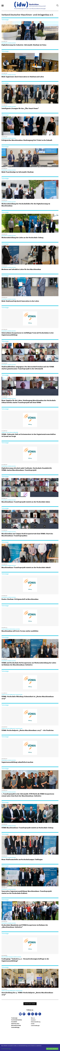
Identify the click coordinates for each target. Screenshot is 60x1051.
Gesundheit (14, 1022)
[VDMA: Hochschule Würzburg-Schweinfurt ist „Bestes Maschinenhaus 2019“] (30, 682)
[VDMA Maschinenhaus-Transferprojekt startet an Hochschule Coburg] (30, 813)
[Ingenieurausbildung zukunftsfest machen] (30, 747)
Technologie (14, 1018)
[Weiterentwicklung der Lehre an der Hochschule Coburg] (30, 223)
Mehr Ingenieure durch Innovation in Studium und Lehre (23, 77)
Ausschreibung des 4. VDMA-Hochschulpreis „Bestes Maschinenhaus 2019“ (27, 993)
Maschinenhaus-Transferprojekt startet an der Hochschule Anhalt (26, 567)
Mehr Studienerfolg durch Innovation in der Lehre (20, 301)
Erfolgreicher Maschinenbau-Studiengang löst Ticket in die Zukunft (27, 140)
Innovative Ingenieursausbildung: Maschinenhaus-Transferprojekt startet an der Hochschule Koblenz (27, 892)
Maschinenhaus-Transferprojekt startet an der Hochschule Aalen (26, 502)
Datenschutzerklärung (35, 1021)
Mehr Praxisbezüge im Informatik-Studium (18, 172)
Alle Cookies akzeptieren (52, 1048)
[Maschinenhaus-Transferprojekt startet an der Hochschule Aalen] (30, 487)
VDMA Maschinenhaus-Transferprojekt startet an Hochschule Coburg (27, 827)
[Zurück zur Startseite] (30, 5)
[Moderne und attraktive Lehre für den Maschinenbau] (30, 255)
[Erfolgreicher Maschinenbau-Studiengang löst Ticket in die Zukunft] (30, 125)
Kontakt (32, 1023)
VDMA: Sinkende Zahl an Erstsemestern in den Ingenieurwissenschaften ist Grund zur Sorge (29, 435)
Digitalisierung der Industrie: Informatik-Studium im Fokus (24, 45)
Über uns (33, 1018)
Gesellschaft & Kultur (16, 1020)
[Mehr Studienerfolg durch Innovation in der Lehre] (30, 286)
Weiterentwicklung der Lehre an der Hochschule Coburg (22, 237)
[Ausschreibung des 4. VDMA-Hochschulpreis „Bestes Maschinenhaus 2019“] (30, 978)
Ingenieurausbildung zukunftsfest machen (17, 762)
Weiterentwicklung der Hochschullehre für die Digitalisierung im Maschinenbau (26, 205)
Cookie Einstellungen (35, 1025)
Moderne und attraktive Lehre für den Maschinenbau (21, 269)
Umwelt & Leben (15, 1023)
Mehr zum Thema (30, 1003)
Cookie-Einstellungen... (6, 1048)
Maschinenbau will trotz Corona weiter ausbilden (20, 631)
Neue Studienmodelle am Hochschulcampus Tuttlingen (22, 859)
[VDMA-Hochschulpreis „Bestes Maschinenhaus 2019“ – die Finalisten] (30, 716)
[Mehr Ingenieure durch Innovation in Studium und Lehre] (30, 62)
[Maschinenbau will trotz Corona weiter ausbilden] (30, 616)
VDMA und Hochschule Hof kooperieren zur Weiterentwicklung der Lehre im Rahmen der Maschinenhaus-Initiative (29, 664)
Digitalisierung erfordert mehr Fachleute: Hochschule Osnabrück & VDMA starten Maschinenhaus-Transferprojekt (27, 469)
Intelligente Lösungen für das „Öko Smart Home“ (20, 108)
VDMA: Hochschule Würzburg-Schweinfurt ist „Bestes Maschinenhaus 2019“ (28, 697)
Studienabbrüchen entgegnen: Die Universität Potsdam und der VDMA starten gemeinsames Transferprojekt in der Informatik (28, 367)
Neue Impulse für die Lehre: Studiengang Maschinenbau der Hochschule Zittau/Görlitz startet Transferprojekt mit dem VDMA (29, 401)
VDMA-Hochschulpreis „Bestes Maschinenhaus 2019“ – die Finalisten (28, 730)
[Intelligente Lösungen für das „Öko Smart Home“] (30, 94)
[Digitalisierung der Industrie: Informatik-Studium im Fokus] (30, 30)
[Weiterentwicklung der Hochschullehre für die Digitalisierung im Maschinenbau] (30, 189)
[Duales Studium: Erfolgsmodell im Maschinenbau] (30, 584)
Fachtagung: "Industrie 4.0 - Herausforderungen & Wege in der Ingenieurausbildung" (25, 960)
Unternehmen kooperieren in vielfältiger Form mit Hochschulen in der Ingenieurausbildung (28, 334)
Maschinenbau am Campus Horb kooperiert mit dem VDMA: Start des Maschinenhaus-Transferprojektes (27, 534)
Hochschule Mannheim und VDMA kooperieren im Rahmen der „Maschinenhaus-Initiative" (25, 926)
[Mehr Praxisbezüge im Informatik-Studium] (30, 157)
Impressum (33, 1020)
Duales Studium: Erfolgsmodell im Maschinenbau (20, 599)
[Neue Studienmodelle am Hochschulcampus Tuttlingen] (30, 845)
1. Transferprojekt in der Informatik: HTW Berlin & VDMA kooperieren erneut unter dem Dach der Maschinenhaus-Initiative (28, 795)
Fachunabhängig (15, 1027)
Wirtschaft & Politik (16, 1025)
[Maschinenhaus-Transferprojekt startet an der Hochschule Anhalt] (30, 553)
